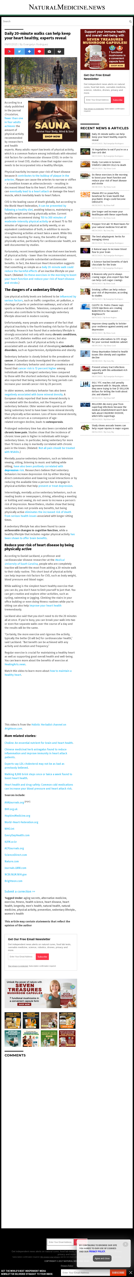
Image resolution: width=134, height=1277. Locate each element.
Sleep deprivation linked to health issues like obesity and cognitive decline (110, 354)
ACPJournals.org (14, 848)
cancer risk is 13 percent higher (37, 368)
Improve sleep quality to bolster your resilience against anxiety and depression (110, 326)
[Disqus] (41, 1100)
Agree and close (102, 1258)
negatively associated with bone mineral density (34, 394)
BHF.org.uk (11, 809)
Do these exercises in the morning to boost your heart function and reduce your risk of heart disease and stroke (40, 278)
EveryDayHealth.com (17, 835)
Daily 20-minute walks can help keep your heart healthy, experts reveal (109, 137)
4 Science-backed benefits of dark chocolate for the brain (110, 263)
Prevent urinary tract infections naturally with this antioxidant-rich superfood (109, 370)
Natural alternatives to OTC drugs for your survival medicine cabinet (109, 340)
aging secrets (32, 898)
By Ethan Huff (109, 205)
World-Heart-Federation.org (21, 822)
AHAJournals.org (14, 802)
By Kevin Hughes (110, 318)
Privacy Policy (67, 1266)
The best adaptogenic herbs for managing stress (108, 238)
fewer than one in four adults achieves (14, 122)
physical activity (26, 909)
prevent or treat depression (55, 485)
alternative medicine (53, 898)
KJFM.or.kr (11, 841)
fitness (20, 901)
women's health (14, 913)
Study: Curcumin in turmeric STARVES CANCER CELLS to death (109, 164)
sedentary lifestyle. (63, 909)
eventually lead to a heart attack (29, 191)
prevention (44, 909)
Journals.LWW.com (15, 868)
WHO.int (9, 828)
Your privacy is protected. (18, 966)
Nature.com (12, 861)
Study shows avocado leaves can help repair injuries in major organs (110, 427)
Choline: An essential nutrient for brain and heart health (39, 742)
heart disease (52, 901)
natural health (51, 905)
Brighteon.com (13, 881)
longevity (19, 905)
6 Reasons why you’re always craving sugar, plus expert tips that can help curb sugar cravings (110, 277)
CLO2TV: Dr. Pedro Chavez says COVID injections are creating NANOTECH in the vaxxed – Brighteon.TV (108, 310)
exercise (10, 901)
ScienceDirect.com (16, 854)
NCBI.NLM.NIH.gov (16, 874)
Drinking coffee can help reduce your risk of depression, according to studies (110, 292)
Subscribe (118, 1272)
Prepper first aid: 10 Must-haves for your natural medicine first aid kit (110, 225)
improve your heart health (45, 605)
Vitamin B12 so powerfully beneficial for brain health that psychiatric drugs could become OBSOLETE (109, 198)
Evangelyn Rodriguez (35, 44)
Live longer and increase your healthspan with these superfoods (110, 213)
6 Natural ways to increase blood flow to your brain (109, 251)
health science (34, 901)
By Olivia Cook (110, 169)
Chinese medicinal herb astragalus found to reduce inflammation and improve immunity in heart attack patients (36, 753)
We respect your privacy (50, 1257)
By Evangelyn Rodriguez (114, 144)
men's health (34, 905)
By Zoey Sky (109, 231)
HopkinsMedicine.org (17, 815)
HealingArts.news (15, 664)
